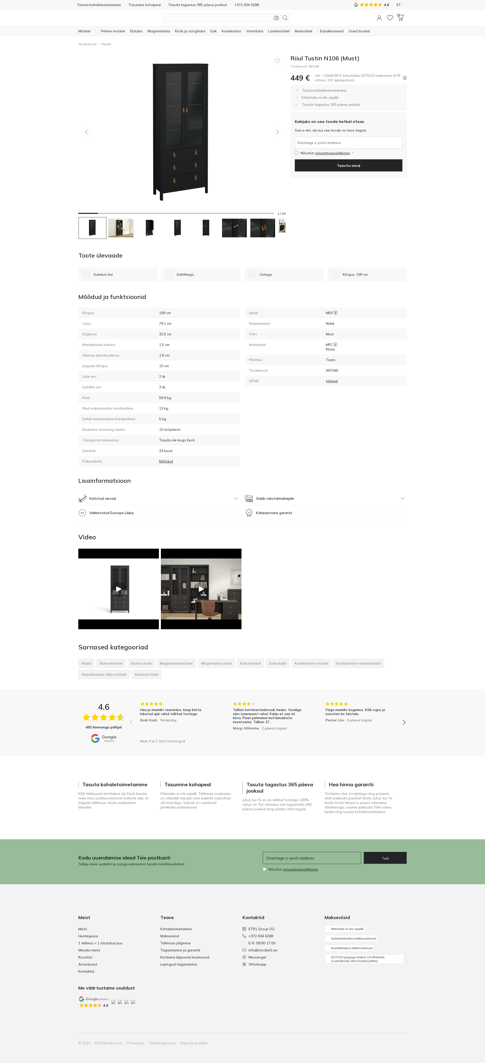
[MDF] (335, 313)
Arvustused (87, 964)
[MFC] (335, 344)
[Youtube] (385, 1043)
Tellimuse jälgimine (175, 943)
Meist (82, 929)
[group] (175, 719)
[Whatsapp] (402, 1043)
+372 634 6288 (261, 936)
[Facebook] (368, 1043)
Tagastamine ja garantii (180, 950)
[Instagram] (376, 1043)
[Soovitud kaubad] (390, 17)
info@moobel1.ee (263, 950)
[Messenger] (394, 1043)
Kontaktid (86, 971)
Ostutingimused (162, 1043)
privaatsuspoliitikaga (333, 153)
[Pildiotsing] (276, 18)
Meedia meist (89, 950)
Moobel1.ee (88, 44)
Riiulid (106, 44)
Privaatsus (135, 1043)
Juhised (332, 381)
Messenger (257, 957)
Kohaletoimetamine (176, 929)
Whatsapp (257, 964)
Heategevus (88, 936)
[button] (379, 17)
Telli (385, 858)
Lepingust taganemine (178, 964)
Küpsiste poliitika (194, 1043)
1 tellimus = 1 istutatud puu (100, 943)
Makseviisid (169, 936)
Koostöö (85, 957)
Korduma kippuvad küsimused (184, 957)
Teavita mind (348, 165)
